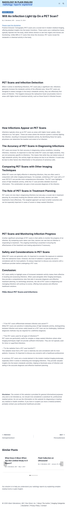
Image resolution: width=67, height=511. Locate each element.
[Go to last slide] (5, 464)
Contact (44, 506)
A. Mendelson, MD (9, 20)
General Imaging (7, 12)
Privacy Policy (35, 506)
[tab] (31, 475)
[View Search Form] (63, 3)
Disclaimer (25, 506)
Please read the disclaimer (11, 25)
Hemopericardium (8, 436)
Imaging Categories (58, 503)
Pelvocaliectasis (59, 436)
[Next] (61, 464)
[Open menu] (59, 3)
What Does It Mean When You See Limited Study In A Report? (16, 460)
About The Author (43, 503)
